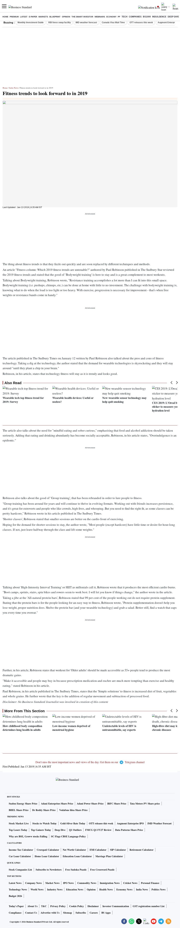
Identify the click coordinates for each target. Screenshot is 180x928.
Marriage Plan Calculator (109, 856)
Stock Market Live (19, 823)
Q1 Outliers (75, 830)
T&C (44, 906)
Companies (135, 16)
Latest (23, 17)
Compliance (15, 912)
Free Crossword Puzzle (102, 869)
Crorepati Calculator (48, 850)
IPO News (68, 883)
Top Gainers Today (41, 830)
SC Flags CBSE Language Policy (68, 836)
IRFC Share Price (116, 803)
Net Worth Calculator (74, 850)
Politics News (158, 889)
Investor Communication (115, 906)
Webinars (100, 17)
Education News (74, 889)
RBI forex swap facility (59, 22)
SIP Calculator (118, 850)
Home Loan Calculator (47, 856)
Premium (14, 17)
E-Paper (33, 17)
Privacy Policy (58, 906)
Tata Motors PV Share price (145, 803)
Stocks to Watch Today (44, 823)
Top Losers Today (18, 830)
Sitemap (67, 912)
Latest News (15, 883)
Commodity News (86, 883)
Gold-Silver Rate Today (72, 823)
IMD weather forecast (86, 22)
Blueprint (54, 17)
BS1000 (147, 16)
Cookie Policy (76, 906)
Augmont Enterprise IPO (130, 823)
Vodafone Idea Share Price (73, 810)
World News (37, 889)
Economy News (124, 889)
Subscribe (81, 912)
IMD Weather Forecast (159, 823)
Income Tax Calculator (21, 850)
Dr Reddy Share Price (44, 810)
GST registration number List (149, 906)
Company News (33, 883)
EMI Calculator (98, 850)
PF (119, 17)
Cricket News (130, 883)
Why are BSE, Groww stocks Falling (28, 836)
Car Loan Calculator (20, 856)
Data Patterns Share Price (129, 830)
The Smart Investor (82, 17)
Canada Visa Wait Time (113, 22)
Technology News (18, 889)
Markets (43, 17)
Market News (52, 883)
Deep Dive (173, 16)
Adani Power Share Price (90, 803)
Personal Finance (150, 883)
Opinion (66, 17)
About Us (32, 906)
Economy (111, 17)
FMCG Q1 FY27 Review (98, 830)
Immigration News (110, 883)
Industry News (54, 889)
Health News (106, 889)
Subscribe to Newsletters (49, 869)
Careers (94, 912)
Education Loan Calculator (77, 856)
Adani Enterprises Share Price (57, 803)
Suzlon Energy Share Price (23, 803)
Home (5, 17)
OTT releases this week (141, 22)
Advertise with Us (50, 912)
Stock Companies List (20, 869)
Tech (124, 16)
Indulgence (159, 16)
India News (13, 87)
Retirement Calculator (141, 850)
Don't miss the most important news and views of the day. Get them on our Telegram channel (90, 762)
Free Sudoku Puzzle (75, 869)
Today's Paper (16, 906)
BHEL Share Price (18, 810)
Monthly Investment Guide (31, 22)
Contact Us (31, 912)
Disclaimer (93, 906)
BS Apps (106, 912)
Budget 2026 (15, 896)
